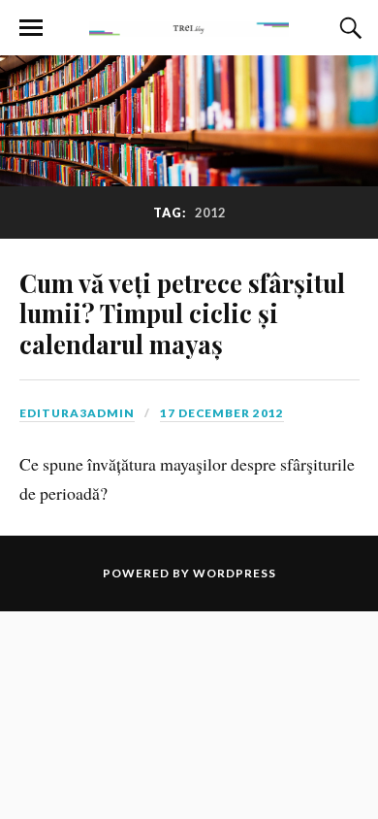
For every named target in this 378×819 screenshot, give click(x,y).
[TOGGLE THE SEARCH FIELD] (348, 28)
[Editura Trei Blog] (188, 26)
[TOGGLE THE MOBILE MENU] (31, 28)
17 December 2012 (222, 413)
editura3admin (77, 413)
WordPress (234, 573)
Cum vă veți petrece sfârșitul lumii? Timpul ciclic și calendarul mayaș (182, 313)
